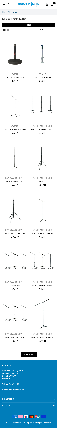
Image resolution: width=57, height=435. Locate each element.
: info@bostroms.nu (16, 390)
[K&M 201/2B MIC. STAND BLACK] (14, 158)
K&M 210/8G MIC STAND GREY (42, 285)
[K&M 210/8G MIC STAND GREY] (42, 262)
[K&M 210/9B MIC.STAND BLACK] (14, 314)
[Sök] (8, 4)
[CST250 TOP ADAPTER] (42, 54)
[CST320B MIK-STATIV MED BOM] (14, 106)
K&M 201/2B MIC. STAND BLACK (14, 181)
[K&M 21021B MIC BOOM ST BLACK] (42, 314)
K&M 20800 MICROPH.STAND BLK (42, 181)
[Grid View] (4, 30)
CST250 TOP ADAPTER (42, 77)
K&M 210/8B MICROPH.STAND (15, 285)
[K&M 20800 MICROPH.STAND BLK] (42, 158)
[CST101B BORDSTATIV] (14, 54)
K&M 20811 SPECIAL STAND (14, 233)
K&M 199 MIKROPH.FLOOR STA (42, 129)
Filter (28, 25)
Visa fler (28, 354)
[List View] (8, 30)
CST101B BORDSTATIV (15, 77)
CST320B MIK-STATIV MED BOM (15, 129)
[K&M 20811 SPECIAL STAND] (14, 210)
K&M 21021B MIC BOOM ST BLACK (42, 337)
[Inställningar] (47, 4)
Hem (4, 12)
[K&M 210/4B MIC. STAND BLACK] (42, 210)
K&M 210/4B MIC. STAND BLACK (42, 233)
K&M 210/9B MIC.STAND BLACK (15, 337)
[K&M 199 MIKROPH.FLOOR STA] (42, 106)
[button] (52, 4)
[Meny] (3, 4)
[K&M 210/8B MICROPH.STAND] (14, 262)
